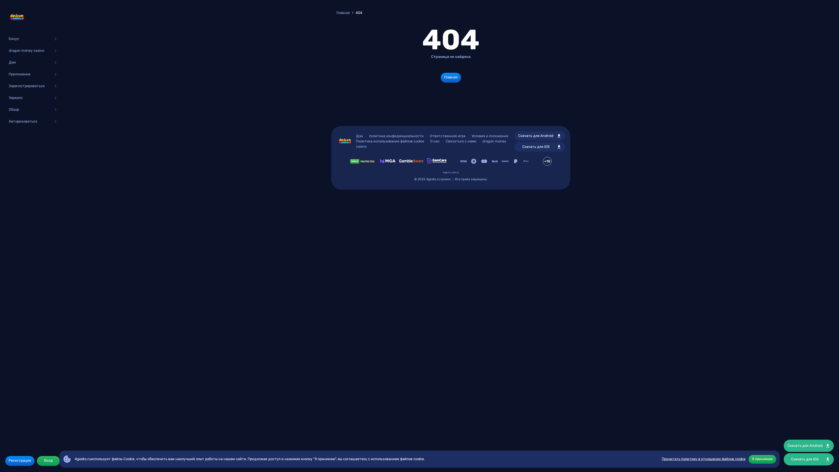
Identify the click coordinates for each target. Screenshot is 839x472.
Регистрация (20, 460)
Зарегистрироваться (27, 86)
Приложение (19, 74)
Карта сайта (451, 172)
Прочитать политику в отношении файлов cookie (703, 459)
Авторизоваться (23, 121)
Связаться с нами (461, 141)
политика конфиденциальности (396, 136)
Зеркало (16, 98)
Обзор (14, 110)
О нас (435, 141)
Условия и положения (490, 136)
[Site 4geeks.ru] (17, 17)
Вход (48, 460)
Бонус (14, 39)
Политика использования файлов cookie (390, 141)
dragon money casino (26, 51)
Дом (12, 62)
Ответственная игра (447, 136)
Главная (343, 13)
